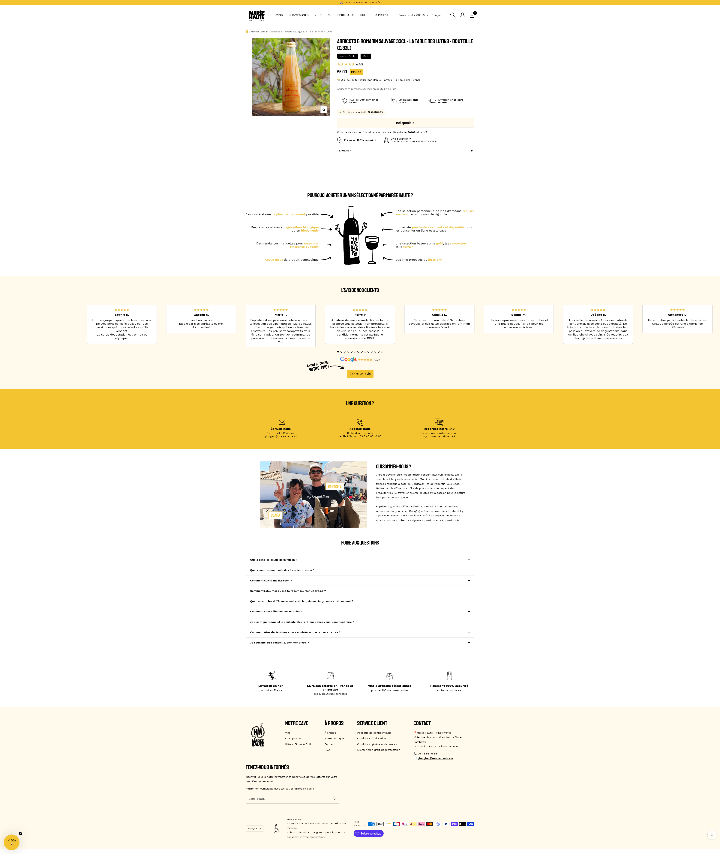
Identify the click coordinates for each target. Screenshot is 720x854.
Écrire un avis (360, 374)
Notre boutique (334, 738)
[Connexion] (462, 15)
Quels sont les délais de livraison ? (273, 559)
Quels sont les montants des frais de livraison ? (282, 570)
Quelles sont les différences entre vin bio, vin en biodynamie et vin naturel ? (301, 601)
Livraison (345, 150)
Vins (279, 15)
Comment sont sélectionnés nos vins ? (276, 611)
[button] (338, 352)
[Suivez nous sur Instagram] (276, 831)
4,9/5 (359, 64)
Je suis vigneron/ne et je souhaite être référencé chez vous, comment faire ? (302, 621)
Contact (330, 744)
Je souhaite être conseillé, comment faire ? (279, 642)
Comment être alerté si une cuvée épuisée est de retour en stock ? (295, 632)
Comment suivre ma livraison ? (271, 580)
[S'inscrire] (334, 799)
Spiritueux (346, 15)
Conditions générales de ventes (377, 744)
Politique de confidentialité (374, 732)
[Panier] (472, 15)
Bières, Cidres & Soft (298, 744)
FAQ (327, 749)
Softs (364, 15)
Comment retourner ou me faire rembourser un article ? (288, 590)
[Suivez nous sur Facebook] (276, 826)
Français (436, 15)
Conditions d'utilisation (371, 738)
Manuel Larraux (259, 31)
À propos (382, 15)
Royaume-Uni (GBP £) (412, 15)
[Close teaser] (20, 833)
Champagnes (299, 15)
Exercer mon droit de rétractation (378, 749)
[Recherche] (452, 15)
